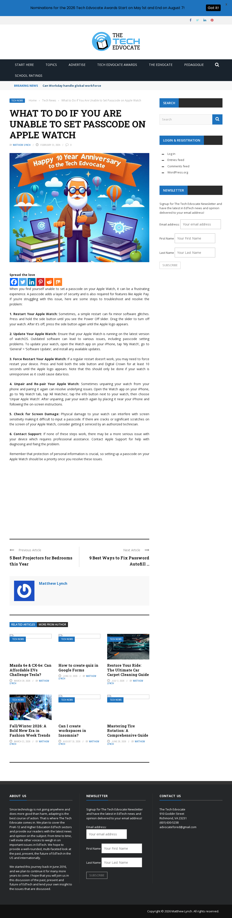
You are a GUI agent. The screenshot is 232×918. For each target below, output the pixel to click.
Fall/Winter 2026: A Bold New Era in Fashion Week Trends (30, 731)
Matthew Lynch (22, 144)
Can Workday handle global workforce (72, 86)
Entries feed (175, 160)
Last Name (167, 253)
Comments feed (178, 166)
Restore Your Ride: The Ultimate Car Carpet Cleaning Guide (128, 670)
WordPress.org (177, 172)
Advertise (77, 64)
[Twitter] (23, 282)
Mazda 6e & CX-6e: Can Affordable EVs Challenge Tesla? (30, 670)
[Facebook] (14, 282)
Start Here (24, 64)
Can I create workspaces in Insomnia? (72, 731)
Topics (51, 64)
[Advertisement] (79, 498)
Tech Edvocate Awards (117, 64)
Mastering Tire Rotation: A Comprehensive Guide (127, 731)
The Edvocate (160, 64)
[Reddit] (49, 282)
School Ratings (28, 75)
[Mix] (58, 282)
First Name (167, 238)
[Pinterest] (40, 282)
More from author (52, 624)
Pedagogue (194, 64)
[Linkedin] (32, 282)
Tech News (17, 100)
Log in (171, 154)
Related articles (23, 624)
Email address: (170, 224)
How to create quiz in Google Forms (78, 667)
